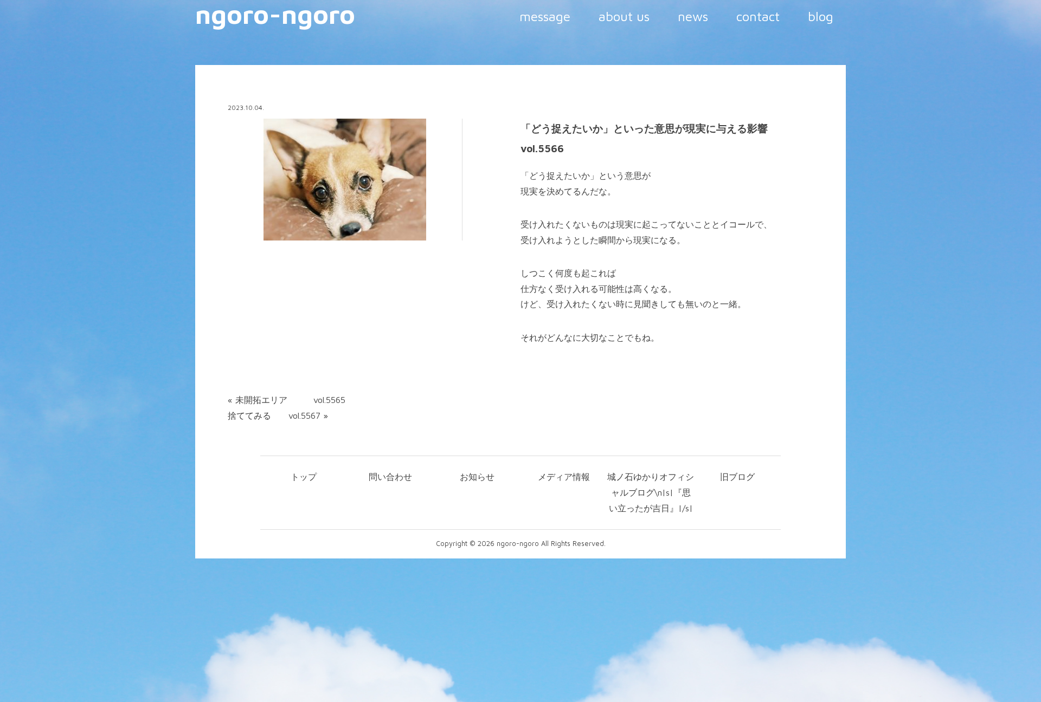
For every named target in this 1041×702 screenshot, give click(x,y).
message (544, 16)
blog (820, 16)
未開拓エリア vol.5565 (290, 400)
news (693, 16)
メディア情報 (564, 477)
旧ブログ (737, 477)
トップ (304, 477)
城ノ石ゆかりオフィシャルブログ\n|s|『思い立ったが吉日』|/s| (650, 492)
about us (624, 16)
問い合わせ (390, 477)
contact (758, 16)
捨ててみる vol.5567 (274, 415)
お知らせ (477, 477)
